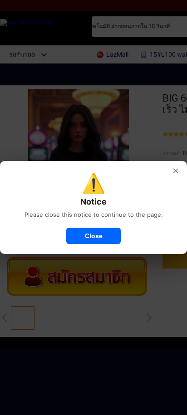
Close (94, 235)
